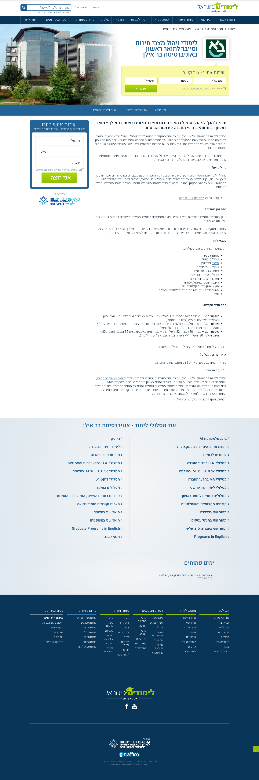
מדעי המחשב (142, 619)
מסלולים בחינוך (108, 487)
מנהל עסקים (156, 623)
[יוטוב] (134, 706)
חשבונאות (157, 653)
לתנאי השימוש (203, 88)
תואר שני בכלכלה (213, 512)
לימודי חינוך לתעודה (104, 446)
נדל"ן (127, 618)
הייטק (115, 438)
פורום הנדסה (89, 642)
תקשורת (158, 640)
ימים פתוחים (222, 642)
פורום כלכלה (89, 632)
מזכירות (109, 618)
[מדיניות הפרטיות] (256, 749)
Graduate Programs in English (96, 528)
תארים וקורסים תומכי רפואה (98, 504)
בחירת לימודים (85, 19)
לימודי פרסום (109, 624)
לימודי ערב (190, 651)
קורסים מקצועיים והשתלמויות (204, 504)
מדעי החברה (215, 29)
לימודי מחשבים (108, 649)
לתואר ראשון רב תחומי (111, 378)
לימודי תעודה (185, 19)
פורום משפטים (88, 623)
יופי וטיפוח (124, 632)
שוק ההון (125, 623)
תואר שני (207, 19)
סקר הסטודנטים (56, 19)
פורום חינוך (90, 637)
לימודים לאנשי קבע (191, 198)
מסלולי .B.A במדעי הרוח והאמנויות (93, 463)
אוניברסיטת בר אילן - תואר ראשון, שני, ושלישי (185, 575)
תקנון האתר (57, 628)
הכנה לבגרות (139, 19)
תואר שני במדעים (106, 512)
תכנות (126, 650)
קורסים (192, 647)
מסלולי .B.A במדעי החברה (207, 463)
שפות (126, 628)
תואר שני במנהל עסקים (209, 520)
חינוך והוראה (159, 646)
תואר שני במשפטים (105, 520)
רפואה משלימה (108, 637)
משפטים (158, 618)
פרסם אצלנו (80, 7)
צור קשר (58, 637)
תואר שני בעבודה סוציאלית (206, 528)
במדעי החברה (164, 362)
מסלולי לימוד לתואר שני (208, 487)
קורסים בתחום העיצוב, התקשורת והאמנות (88, 496)
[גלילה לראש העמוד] (256, 770)
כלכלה (159, 628)
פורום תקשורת (88, 628)
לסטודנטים (57, 632)
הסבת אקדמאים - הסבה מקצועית (202, 446)
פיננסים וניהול (125, 643)
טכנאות (109, 631)
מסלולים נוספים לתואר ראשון (204, 496)
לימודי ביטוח (123, 655)
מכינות (192, 632)
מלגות (105, 19)
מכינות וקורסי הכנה (105, 455)
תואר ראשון (227, 19)
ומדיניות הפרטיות (189, 88)
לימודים (232, 29)
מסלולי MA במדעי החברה (207, 479)
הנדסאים (191, 637)
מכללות (225, 637)
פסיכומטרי (162, 19)
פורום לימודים (221, 651)
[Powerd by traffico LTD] (129, 754)
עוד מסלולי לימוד (137, 110)
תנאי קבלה (112, 536)
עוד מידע (160, 110)
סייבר (215, 263)
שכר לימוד (223, 628)
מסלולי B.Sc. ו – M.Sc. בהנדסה (203, 471)
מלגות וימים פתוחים (105, 110)
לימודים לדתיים (215, 455)
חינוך (127, 637)
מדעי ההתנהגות (157, 633)
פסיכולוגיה (140, 648)
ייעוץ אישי (31, 19)
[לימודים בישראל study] (218, 7)
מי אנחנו (96, 7)
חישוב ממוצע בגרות (52, 623)
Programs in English (210, 536)
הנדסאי (119, 19)
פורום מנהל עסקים (86, 618)
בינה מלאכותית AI (213, 438)
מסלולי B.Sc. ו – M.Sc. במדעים (96, 471)
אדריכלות (141, 639)
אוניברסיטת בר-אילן (189, 399)
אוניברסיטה (223, 632)
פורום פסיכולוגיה (87, 647)
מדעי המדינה (142, 632)
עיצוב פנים (140, 643)
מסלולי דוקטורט (108, 479)
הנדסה (142, 626)
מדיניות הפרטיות (54, 642)
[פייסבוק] (126, 706)
